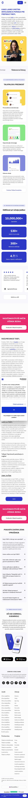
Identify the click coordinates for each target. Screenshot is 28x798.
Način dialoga (18, 717)
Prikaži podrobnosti (18, 404)
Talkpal (14, 26)
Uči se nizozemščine (6, 710)
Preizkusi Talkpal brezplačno (14, 190)
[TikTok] (7, 682)
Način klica (17, 710)
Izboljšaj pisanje (18, 729)
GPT (15, 23)
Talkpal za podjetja (5, 742)
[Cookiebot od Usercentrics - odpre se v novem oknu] (20, 379)
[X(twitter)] (24, 682)
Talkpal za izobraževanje (7, 740)
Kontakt (16, 749)
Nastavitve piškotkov (19, 757)
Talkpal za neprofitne (6, 747)
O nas (16, 740)
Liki (15, 703)
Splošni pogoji (18, 759)
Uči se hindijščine (5, 722)
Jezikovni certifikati (19, 720)
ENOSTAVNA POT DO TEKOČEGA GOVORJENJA (15, 205)
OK (14, 409)
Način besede (18, 715)
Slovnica (17, 696)
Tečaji (16, 698)
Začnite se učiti (15, 297)
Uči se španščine (5, 698)
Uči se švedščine (5, 712)
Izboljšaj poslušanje (19, 722)
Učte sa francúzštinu (6, 700)
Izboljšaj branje (18, 727)
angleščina (13, 349)
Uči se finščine (4, 715)
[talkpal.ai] (2, 2)
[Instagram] (3, 682)
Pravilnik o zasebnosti (20, 754)
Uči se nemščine (5, 705)
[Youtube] (11, 682)
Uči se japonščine (5, 724)
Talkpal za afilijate (5, 754)
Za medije (17, 745)
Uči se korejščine (5, 727)
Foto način (17, 708)
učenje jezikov (16, 28)
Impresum (17, 773)
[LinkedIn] (20, 682)
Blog (16, 742)
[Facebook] (16, 682)
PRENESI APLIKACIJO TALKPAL (14, 609)
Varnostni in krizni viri (20, 761)
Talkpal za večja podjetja (7, 745)
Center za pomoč (18, 752)
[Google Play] (21, 659)
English (16, 342)
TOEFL (12, 17)
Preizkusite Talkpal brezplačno (14, 327)
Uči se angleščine (5, 696)
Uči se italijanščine (5, 703)
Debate (16, 705)
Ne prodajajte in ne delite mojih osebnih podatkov (14, 416)
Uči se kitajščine (5, 720)
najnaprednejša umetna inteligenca (15, 79)
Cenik (16, 747)
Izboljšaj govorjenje (19, 724)
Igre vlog (17, 700)
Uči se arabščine (5, 717)
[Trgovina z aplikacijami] (7, 659)
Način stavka (18, 712)
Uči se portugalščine (6, 729)
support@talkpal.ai (20, 677)
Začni (20, 2)
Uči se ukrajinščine (5, 708)
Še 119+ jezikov (5, 732)
